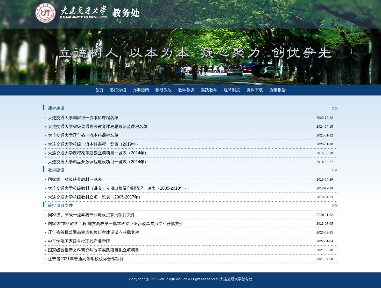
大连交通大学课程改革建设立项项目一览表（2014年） (98, 153)
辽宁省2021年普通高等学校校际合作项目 (86, 259)
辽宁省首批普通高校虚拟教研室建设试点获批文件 (93, 232)
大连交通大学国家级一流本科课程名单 (83, 117)
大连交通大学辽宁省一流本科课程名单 (83, 135)
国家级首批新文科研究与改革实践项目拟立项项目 (93, 250)
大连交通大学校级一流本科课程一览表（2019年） (94, 144)
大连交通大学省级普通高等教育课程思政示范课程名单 (97, 126)
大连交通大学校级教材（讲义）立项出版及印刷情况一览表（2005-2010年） (118, 188)
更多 (334, 108)
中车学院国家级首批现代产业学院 (79, 241)
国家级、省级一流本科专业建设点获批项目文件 (91, 214)
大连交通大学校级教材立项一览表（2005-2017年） (95, 197)
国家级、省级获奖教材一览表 (75, 179)
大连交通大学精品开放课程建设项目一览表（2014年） (98, 162)
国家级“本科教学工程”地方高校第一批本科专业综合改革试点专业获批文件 (115, 223)
